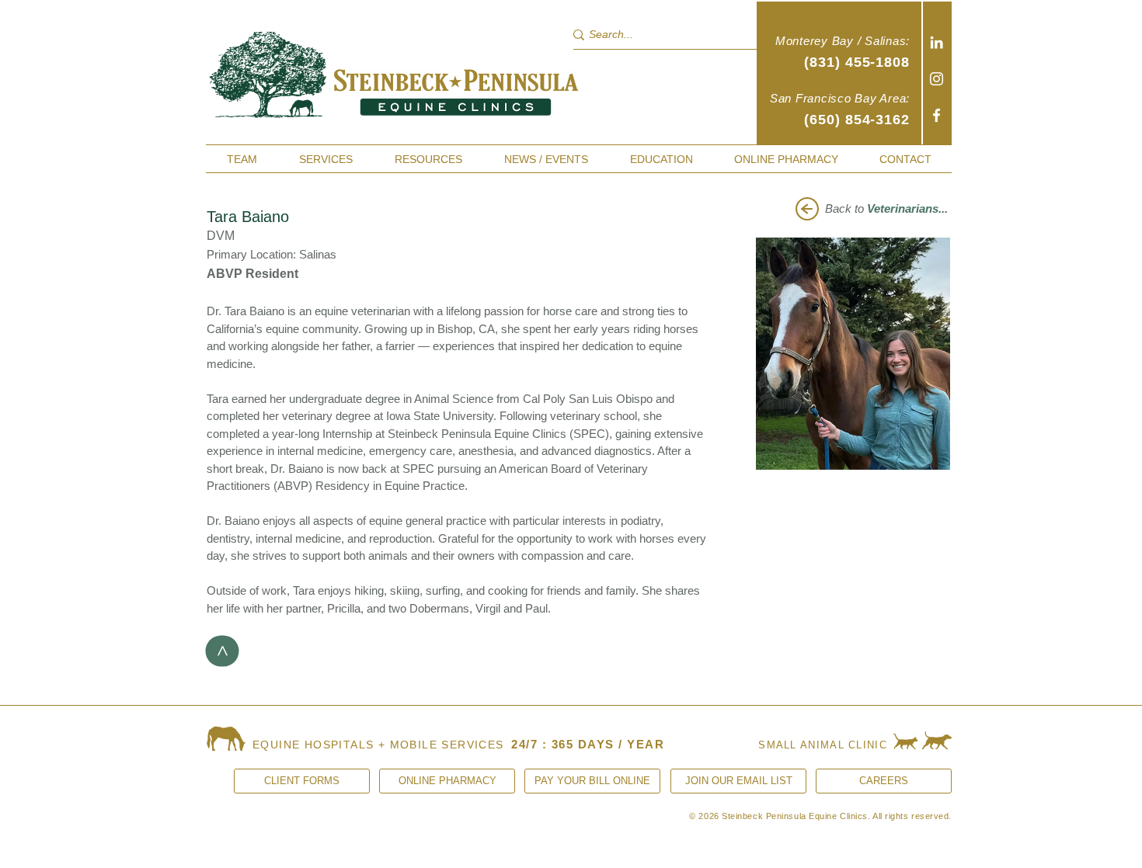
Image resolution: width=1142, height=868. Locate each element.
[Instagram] (936, 79)
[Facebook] (936, 115)
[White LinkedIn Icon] (936, 42)
